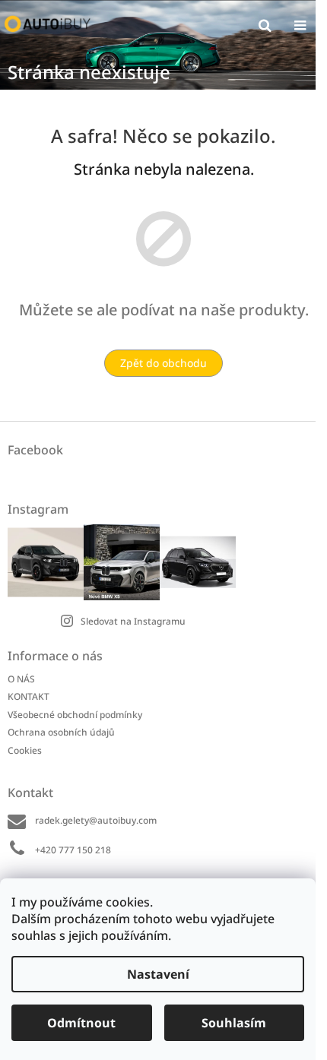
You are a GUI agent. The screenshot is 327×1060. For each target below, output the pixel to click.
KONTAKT (28, 696)
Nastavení (158, 974)
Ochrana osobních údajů (61, 732)
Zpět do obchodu (163, 363)
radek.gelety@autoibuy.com (96, 820)
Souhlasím (234, 1022)
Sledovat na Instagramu (133, 621)
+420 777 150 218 (73, 849)
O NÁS (21, 678)
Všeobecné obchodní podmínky (75, 714)
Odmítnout (81, 1022)
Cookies (25, 750)
